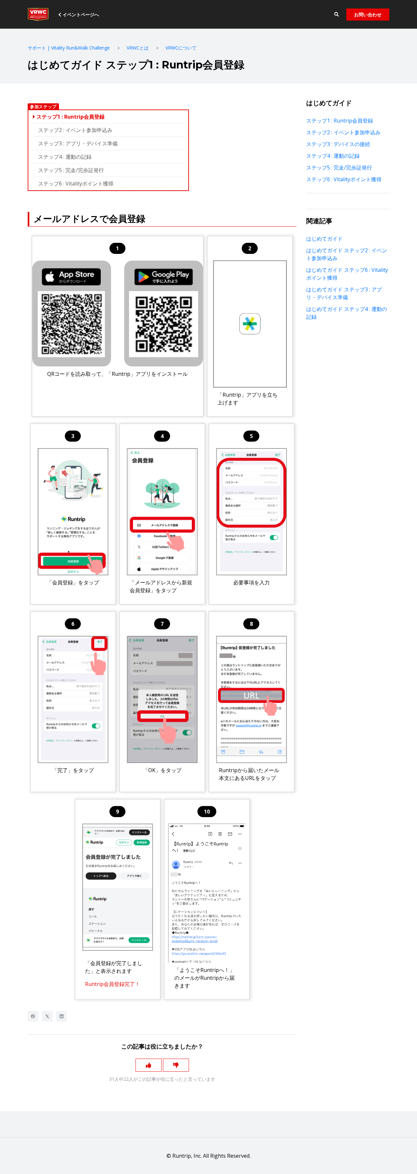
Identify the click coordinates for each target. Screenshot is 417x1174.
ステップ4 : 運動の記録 (65, 156)
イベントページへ (80, 14)
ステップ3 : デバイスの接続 (338, 144)
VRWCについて (180, 48)
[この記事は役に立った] (149, 1065)
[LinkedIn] (61, 1016)
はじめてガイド (324, 238)
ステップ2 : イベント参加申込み (75, 130)
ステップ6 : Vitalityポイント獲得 (75, 183)
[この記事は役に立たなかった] (176, 1065)
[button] (336, 14)
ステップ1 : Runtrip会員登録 (339, 120)
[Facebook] (33, 1016)
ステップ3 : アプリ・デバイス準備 (78, 143)
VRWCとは (138, 48)
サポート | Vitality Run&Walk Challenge (69, 48)
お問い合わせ (367, 14)
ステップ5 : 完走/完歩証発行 (71, 170)
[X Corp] (47, 1016)
